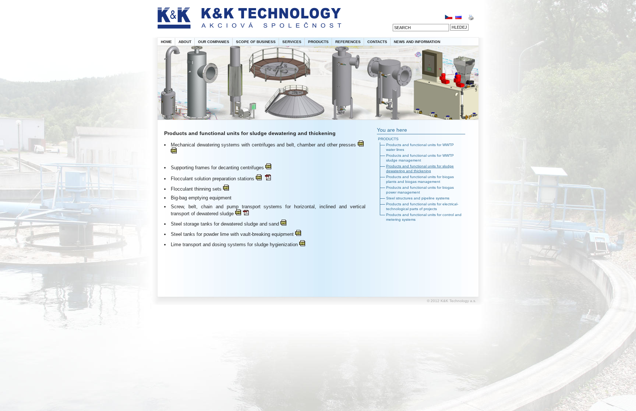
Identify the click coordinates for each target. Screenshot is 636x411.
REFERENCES (348, 42)
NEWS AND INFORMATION (417, 42)
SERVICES (291, 42)
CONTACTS (377, 42)
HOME (166, 42)
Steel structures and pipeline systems (417, 198)
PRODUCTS (318, 42)
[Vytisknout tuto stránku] (471, 19)
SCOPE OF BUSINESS (256, 42)
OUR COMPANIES (213, 42)
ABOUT (185, 42)
